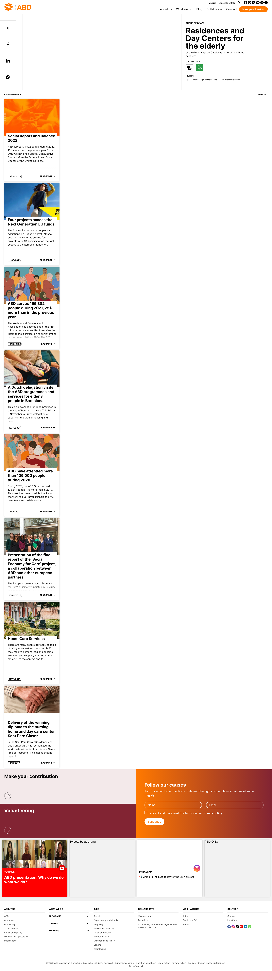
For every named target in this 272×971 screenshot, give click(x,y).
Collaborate (214, 9)
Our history (9, 924)
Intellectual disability (104, 928)
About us (166, 9)
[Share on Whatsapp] (8, 77)
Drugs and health (102, 932)
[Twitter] (253, 2)
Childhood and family (104, 940)
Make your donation (253, 9)
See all (97, 916)
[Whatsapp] (266, 2)
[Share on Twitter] (8, 29)
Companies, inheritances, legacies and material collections (157, 926)
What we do (184, 9)
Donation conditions (146, 963)
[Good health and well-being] (199, 67)
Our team (9, 920)
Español (223, 3)
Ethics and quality (13, 932)
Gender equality (102, 936)
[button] (69, 917)
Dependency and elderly (106, 920)
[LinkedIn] (262, 2)
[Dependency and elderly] (189, 68)
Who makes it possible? (16, 936)
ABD (6, 916)
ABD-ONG (211, 841)
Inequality (98, 924)
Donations (143, 920)
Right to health (192, 80)
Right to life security (208, 80)
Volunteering (100, 949)
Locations (232, 920)
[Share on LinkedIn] (8, 61)
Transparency (11, 928)
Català (232, 3)
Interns (186, 924)
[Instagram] (249, 2)
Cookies (192, 963)
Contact (231, 9)
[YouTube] (258, 2)
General (97, 944)
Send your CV (189, 920)
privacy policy (212, 813)
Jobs (185, 916)
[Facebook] (245, 2)
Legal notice (164, 963)
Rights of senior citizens (229, 80)
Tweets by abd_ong (83, 841)
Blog (199, 9)
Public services (195, 23)
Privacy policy (179, 963)
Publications (10, 940)
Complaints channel (124, 963)
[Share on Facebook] (8, 45)
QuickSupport (136, 966)
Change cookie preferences (211, 963)
